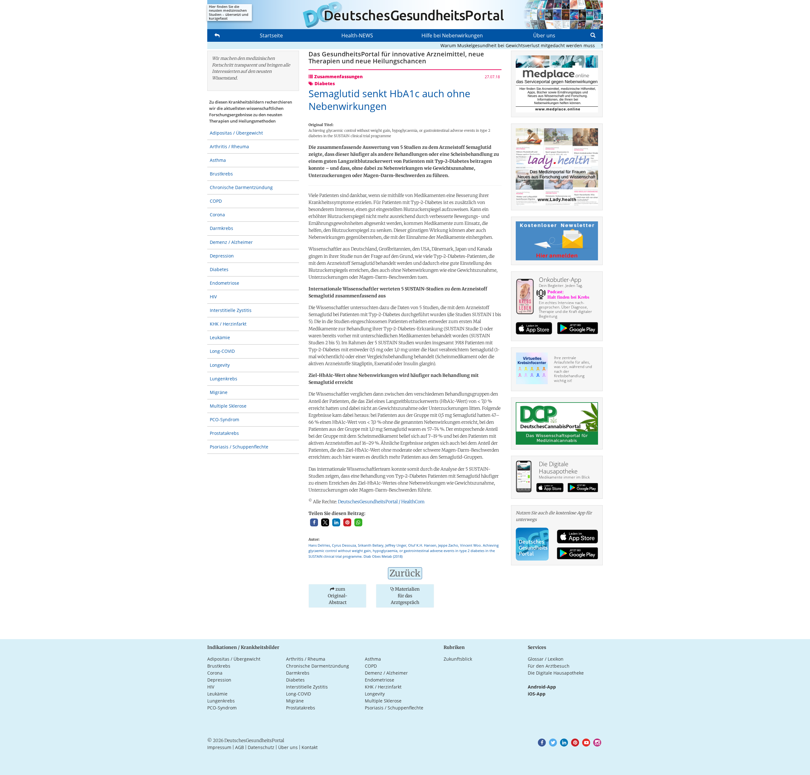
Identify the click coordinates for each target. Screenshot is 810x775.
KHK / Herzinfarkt (228, 324)
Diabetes (219, 269)
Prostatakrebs (224, 433)
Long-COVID (222, 351)
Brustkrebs (221, 174)
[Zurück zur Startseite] (405, 14)
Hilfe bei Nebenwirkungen (452, 35)
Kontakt (310, 747)
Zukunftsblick (458, 659)
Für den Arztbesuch (549, 666)
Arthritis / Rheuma (229, 146)
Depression (222, 256)
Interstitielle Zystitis (231, 310)
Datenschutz (261, 747)
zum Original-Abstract (337, 595)
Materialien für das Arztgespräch (405, 595)
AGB (239, 747)
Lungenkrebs (223, 379)
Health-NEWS (357, 35)
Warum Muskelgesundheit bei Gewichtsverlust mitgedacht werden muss (502, 45)
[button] (314, 522)
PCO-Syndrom (224, 419)
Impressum (219, 747)
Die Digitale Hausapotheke (556, 673)
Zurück (405, 573)
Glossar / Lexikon (546, 659)
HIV (213, 297)
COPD (216, 201)
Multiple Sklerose (228, 406)
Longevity (220, 365)
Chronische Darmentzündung (241, 187)
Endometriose (224, 283)
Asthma (218, 160)
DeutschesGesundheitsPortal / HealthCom (381, 502)
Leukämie (220, 337)
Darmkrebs (221, 228)
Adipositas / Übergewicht (236, 133)
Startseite (271, 35)
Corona (217, 215)
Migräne (218, 392)
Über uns (544, 35)
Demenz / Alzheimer (231, 242)
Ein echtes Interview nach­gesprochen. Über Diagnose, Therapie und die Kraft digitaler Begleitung (565, 309)
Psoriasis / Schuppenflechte (239, 447)
